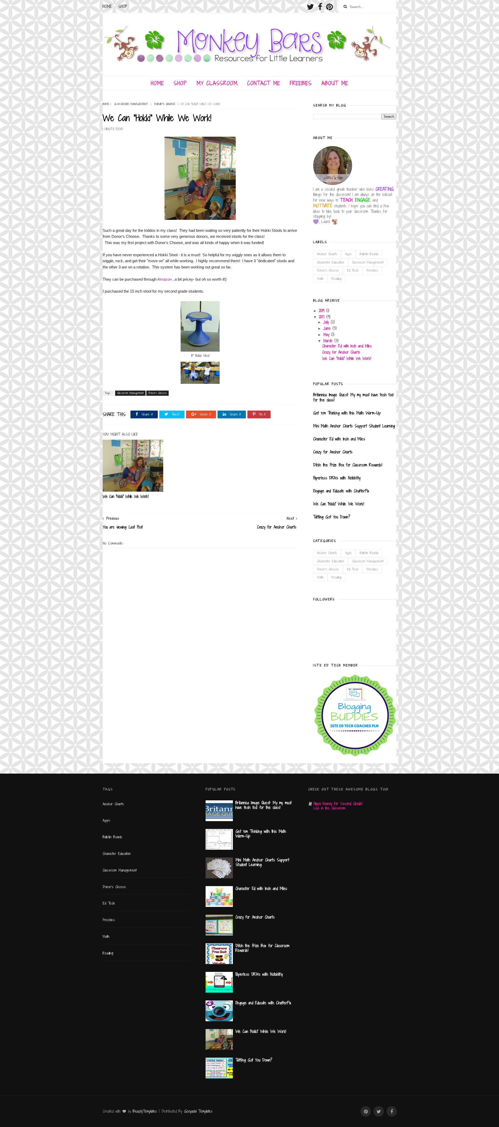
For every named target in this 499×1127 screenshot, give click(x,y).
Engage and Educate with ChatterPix (341, 491)
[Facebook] (320, 6)
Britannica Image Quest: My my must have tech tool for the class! (353, 397)
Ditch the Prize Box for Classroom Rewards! (347, 465)
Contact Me (263, 83)
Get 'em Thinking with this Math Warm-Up (346, 413)
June (327, 328)
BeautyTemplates (145, 1111)
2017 (322, 317)
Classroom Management (131, 104)
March (328, 341)
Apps (348, 254)
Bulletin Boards (369, 254)
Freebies (301, 83)
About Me (334, 83)
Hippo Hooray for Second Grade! (338, 803)
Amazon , (166, 279)
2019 (322, 310)
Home (107, 6)
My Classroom (217, 83)
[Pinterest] (329, 6)
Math (320, 278)
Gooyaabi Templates (198, 1111)
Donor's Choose (164, 104)
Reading (337, 278)
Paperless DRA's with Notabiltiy (337, 478)
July (327, 322)
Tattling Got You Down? (331, 517)
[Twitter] (310, 6)
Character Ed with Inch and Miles (347, 346)
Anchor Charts (327, 254)
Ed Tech (352, 270)
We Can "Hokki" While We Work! (125, 496)
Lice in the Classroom (329, 808)
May (327, 334)
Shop (122, 6)
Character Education (330, 262)
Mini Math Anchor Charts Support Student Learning (354, 426)
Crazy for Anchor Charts (341, 352)
